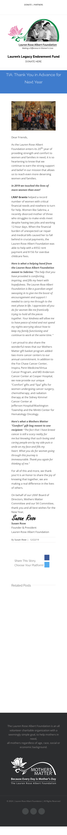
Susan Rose (20, 539)
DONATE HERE (33, 61)
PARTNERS (38, 4)
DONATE (28, 4)
